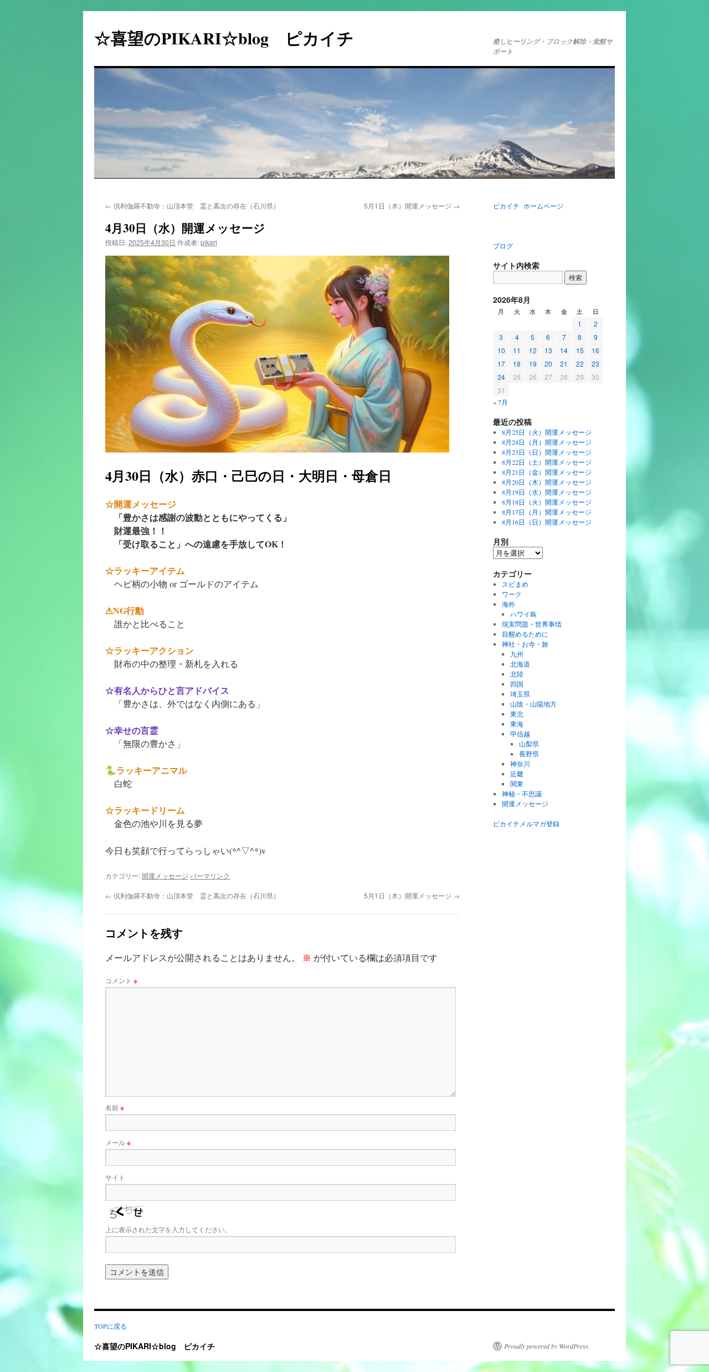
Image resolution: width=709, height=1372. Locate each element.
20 (548, 363)
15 (580, 350)
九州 (516, 653)
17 (501, 363)
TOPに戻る (110, 1326)
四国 (516, 683)
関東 (516, 783)
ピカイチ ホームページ (528, 205)
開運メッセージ (165, 875)
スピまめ (515, 584)
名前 (114, 1107)
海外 (508, 603)
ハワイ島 (523, 613)
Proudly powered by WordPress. (547, 1345)
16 (595, 350)
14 (564, 350)
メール (118, 1142)
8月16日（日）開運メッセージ (547, 521)
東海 (516, 723)
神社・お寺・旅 (525, 643)
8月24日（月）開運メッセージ (547, 442)
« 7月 (500, 402)
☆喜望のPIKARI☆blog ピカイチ (232, 38)
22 (580, 363)
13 (548, 350)
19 (533, 363)
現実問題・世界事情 (532, 623)
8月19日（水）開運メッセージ (547, 491)
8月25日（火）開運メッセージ (547, 432)
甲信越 (520, 733)
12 (533, 350)
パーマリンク (210, 875)
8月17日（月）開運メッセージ (547, 511)
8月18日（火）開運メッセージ (547, 501)
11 (517, 350)
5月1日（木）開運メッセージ (412, 205)
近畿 (516, 773)
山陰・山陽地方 (533, 703)
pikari (209, 242)
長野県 (529, 753)
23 (595, 363)
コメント (121, 980)
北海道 (520, 663)
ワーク (512, 594)
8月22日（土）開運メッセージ (547, 462)
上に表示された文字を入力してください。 (168, 1229)
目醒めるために (525, 633)
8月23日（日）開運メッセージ (547, 452)
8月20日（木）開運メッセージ (547, 481)
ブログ (503, 245)
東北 (516, 713)
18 (517, 363)
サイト (115, 1177)
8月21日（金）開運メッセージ (547, 472)
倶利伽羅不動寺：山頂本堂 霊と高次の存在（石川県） (192, 205)
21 (564, 363)
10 (501, 350)
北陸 (516, 673)
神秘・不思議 (522, 793)
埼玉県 (520, 693)
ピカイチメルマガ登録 (526, 823)
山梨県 (529, 743)
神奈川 (520, 763)
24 (501, 377)
